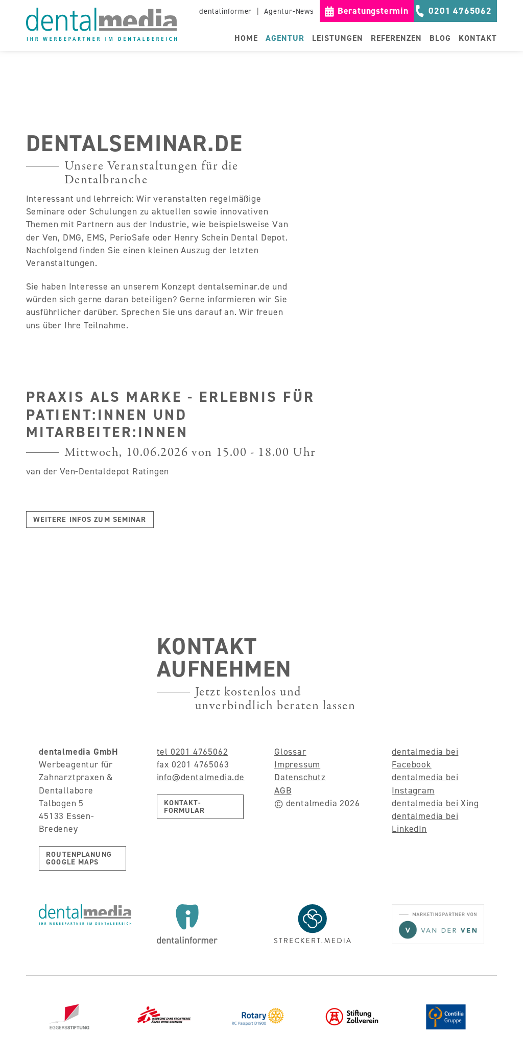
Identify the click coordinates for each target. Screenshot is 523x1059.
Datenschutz (300, 777)
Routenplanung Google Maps (79, 858)
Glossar (290, 751)
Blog (440, 38)
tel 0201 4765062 (192, 751)
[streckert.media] (320, 923)
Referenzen (396, 38)
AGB (282, 790)
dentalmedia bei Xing (435, 803)
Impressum (297, 764)
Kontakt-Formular (184, 806)
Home (246, 38)
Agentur (285, 38)
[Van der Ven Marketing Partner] (438, 924)
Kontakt (478, 38)
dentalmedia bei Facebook (425, 758)
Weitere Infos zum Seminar (90, 519)
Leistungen (337, 38)
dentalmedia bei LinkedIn (425, 822)
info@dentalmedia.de (201, 777)
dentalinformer (225, 11)
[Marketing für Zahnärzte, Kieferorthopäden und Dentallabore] (101, 24)
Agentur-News (289, 11)
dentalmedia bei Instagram (425, 783)
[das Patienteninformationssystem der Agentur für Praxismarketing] (203, 924)
